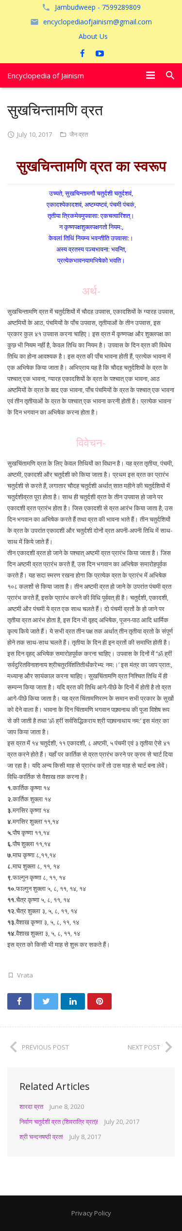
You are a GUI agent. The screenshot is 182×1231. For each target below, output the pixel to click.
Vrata (25, 975)
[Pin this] (99, 1001)
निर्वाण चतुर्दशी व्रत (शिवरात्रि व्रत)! (58, 1121)
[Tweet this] (46, 1001)
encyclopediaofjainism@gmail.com (97, 21)
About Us (93, 36)
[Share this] (19, 1001)
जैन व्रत (78, 134)
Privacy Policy (91, 1213)
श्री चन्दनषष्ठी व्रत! (41, 1136)
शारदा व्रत (31, 1106)
